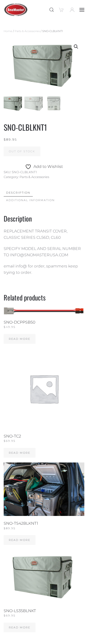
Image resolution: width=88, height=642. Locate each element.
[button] (51, 9)
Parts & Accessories (27, 31)
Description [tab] (18, 192)
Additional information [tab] (30, 200)
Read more (19, 339)
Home (8, 31)
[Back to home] (16, 9)
